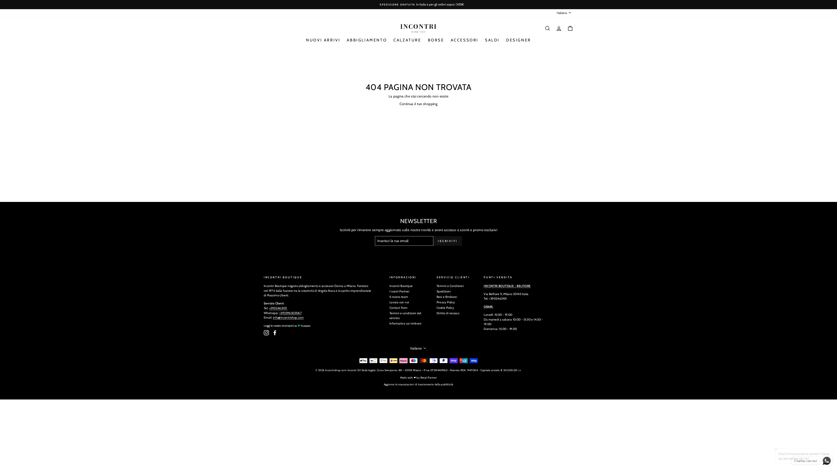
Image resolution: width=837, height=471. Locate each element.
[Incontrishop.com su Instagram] (266, 332)
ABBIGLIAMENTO (367, 40)
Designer (518, 40)
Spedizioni (444, 291)
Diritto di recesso (448, 313)
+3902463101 (278, 308)
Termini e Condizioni (450, 286)
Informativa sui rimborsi (406, 323)
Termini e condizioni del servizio (405, 315)
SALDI (492, 40)
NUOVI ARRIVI (323, 40)
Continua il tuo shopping (419, 104)
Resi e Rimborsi (447, 297)
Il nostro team (399, 297)
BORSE (436, 40)
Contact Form (399, 307)
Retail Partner (428, 377)
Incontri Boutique (401, 286)
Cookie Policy (445, 307)
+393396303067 (290, 313)
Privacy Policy (446, 302)
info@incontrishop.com (288, 317)
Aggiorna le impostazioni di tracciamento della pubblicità (418, 384)
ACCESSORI (464, 40)
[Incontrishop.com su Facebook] (274, 332)
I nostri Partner (399, 291)
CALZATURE (407, 40)
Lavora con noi (399, 302)
